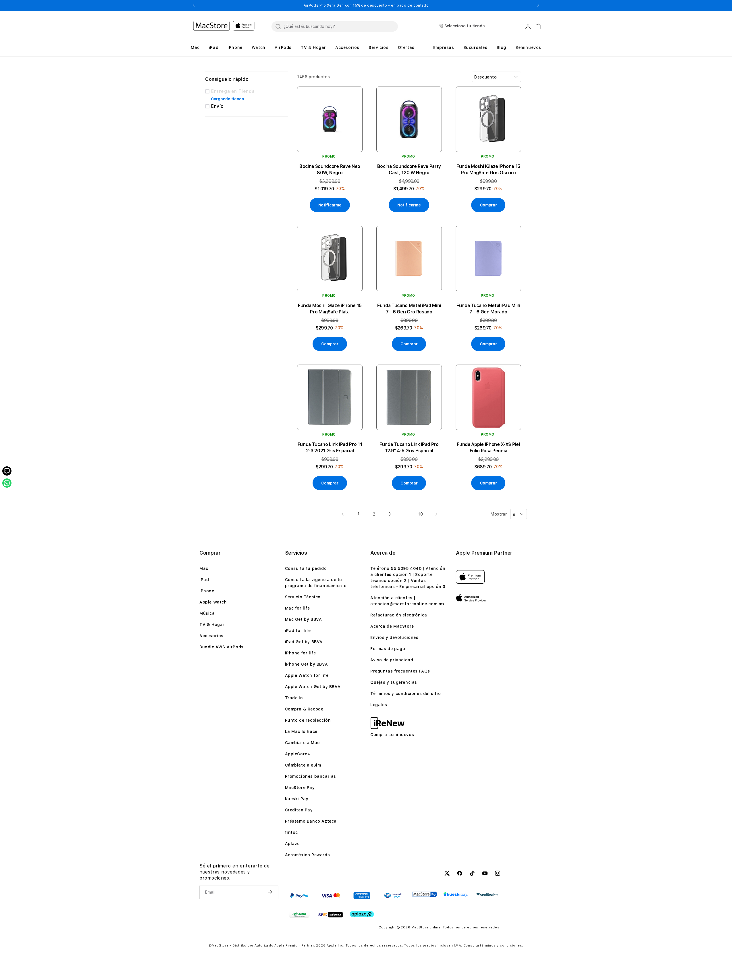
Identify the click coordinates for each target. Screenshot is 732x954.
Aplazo (292, 843)
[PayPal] (299, 896)
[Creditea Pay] (487, 894)
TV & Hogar (212, 624)
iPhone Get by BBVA (306, 664)
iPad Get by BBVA (304, 641)
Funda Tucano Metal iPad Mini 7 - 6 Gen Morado (488, 309)
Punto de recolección (308, 720)
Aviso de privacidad (391, 660)
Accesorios (211, 635)
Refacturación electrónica (398, 615)
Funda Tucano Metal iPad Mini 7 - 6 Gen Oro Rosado (409, 309)
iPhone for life (300, 653)
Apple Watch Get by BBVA (313, 686)
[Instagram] (497, 874)
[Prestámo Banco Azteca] (299, 915)
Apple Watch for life (307, 675)
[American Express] (362, 896)
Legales (378, 704)
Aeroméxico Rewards (307, 855)
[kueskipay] (456, 894)
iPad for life (298, 630)
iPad (204, 579)
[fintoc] (330, 915)
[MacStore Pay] (424, 894)
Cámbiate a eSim (303, 765)
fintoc (291, 832)
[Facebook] (460, 874)
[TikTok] (472, 874)
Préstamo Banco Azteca (311, 821)
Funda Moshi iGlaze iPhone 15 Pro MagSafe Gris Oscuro (488, 169)
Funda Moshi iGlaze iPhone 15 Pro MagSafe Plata (330, 309)
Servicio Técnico (303, 597)
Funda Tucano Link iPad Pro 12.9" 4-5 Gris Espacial (409, 447)
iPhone (206, 591)
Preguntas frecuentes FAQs (400, 671)
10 (420, 514)
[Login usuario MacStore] (528, 26)
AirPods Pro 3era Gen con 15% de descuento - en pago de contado (366, 5)
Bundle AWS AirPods (221, 647)
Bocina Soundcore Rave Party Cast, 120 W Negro (409, 169)
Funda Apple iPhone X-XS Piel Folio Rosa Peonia (488, 447)
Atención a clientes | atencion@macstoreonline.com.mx (407, 600)
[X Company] (447, 874)
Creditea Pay (299, 810)
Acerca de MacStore (392, 626)
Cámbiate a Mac (302, 742)
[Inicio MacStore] (224, 26)
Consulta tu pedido (306, 568)
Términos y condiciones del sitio (405, 693)
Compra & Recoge (304, 709)
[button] (193, 5)
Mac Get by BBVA (303, 619)
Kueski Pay (297, 798)
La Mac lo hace (301, 731)
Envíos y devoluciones (394, 637)
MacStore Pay (300, 787)
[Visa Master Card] (330, 896)
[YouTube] (485, 874)
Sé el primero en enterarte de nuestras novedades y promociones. (234, 872)
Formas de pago (387, 648)
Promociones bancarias (310, 776)
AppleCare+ (297, 754)
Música (207, 613)
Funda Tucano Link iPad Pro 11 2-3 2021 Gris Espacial (330, 447)
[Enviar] (270, 892)
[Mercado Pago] (393, 896)
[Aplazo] (362, 914)
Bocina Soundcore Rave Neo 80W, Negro (329, 169)
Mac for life (297, 608)
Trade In (294, 698)
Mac (203, 568)
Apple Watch (213, 602)
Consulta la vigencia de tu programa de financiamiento (316, 582)
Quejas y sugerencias (393, 682)
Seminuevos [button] (528, 47)
